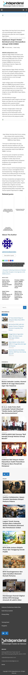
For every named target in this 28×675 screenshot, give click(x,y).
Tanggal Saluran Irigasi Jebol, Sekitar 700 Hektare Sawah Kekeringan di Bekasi (16, 336)
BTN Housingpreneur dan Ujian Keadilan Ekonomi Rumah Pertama (13, 574)
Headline (11, 38)
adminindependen (9, 252)
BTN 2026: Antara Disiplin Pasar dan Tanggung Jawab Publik (13, 550)
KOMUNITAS (5, 362)
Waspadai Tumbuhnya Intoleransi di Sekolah (14, 270)
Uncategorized (22, 38)
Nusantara (15, 38)
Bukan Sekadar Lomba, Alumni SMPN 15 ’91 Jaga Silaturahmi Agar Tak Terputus (17, 344)
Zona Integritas (19, 265)
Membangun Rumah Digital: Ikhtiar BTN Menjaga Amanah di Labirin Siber (14, 598)
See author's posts (9, 255)
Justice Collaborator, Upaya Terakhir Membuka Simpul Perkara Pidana (13, 499)
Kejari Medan (6, 265)
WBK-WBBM (12, 265)
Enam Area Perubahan (19, 263)
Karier (3, 664)
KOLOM (4, 478)
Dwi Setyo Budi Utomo (8, 263)
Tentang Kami (5, 622)
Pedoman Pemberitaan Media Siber (11, 607)
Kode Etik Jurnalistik (7, 611)
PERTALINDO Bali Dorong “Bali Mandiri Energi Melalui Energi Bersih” (14, 436)
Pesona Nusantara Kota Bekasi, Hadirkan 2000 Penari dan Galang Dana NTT (17, 352)
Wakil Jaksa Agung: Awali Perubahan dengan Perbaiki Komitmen (7, 283)
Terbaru (4, 314)
